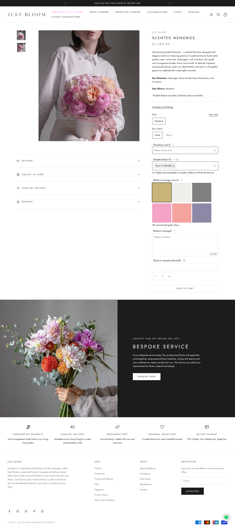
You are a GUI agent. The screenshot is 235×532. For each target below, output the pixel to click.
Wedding (194, 12)
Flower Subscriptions (66, 16)
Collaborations (157, 12)
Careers (143, 489)
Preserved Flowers (128, 12)
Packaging (145, 473)
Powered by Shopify (43, 522)
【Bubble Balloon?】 (162, 159)
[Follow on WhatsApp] (42, 511)
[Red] (181, 213)
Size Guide (145, 478)
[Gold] (161, 192)
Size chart (213, 114)
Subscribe (192, 491)
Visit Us (98, 468)
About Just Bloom (148, 468)
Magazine (99, 489)
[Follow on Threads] (25, 511)
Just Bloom (159, 32)
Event (178, 12)
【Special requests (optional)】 (167, 260)
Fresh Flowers (99, 12)
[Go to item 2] (21, 47)
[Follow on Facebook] (9, 511)
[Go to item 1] (21, 35)
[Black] (201, 192)
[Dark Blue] (201, 213)
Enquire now (146, 376)
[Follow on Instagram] (17, 511)
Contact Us (99, 473)
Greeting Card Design (162, 107)
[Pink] (161, 213)
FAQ (96, 484)
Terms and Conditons (104, 500)
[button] (226, 517)
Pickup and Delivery (103, 478)
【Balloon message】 (162, 230)
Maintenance (146, 484)
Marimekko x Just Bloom (67, 12)
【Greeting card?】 (162, 144)
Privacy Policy (101, 494)
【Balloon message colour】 (166, 180)
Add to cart (185, 288)
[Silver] (181, 192)
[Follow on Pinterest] (34, 511)
